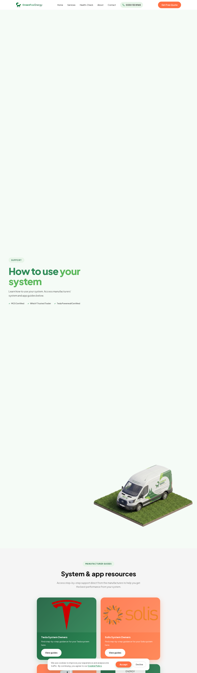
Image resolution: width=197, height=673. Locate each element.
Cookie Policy (95, 666)
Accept (123, 664)
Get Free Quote (169, 5)
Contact (112, 5)
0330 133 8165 (133, 4)
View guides (51, 652)
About (100, 5)
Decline (139, 664)
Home (60, 5)
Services (71, 5)
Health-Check (86, 5)
